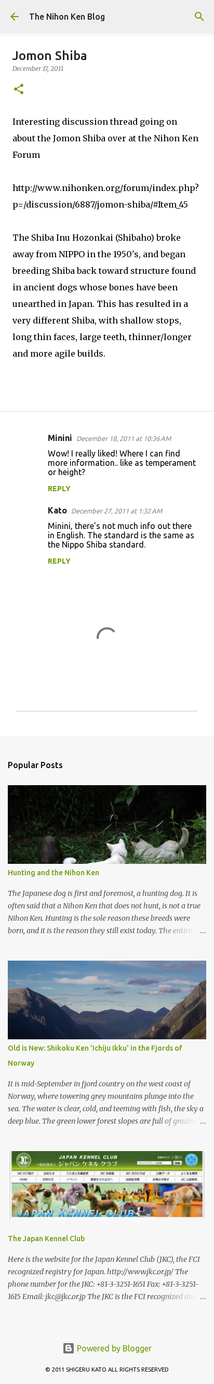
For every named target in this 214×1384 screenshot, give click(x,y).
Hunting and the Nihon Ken (53, 872)
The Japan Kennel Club (46, 1238)
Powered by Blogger (113, 1348)
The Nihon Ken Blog (67, 16)
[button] (18, 90)
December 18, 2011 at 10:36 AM (123, 438)
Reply (59, 488)
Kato (57, 510)
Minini (60, 438)
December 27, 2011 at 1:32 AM (116, 510)
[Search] (199, 16)
